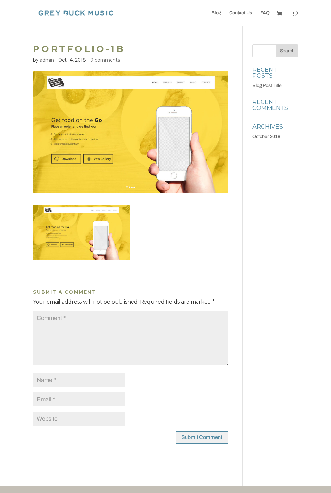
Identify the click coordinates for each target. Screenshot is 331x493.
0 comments (105, 60)
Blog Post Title (267, 85)
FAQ (265, 13)
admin (47, 60)
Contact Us (240, 13)
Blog (216, 13)
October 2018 (266, 136)
